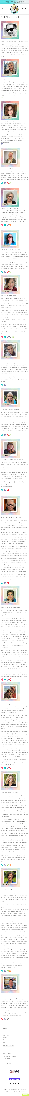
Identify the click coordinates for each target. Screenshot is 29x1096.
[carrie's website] (10, 436)
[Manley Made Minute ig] (5, 1019)
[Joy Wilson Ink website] (2, 98)
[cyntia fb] (2, 971)
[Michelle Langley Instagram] (7, 337)
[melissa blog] (7, 865)
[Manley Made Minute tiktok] (7, 1019)
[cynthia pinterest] (10, 971)
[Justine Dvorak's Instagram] (5, 184)
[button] (2, 9)
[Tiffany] (7, 491)
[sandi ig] (5, 386)
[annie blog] (10, 272)
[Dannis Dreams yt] (10, 768)
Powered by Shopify (16, 1089)
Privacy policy (8, 1091)
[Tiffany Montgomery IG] (5, 491)
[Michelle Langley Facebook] (5, 337)
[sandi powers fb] (2, 386)
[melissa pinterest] (10, 865)
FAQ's (4, 1041)
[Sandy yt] (10, 680)
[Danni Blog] (2, 768)
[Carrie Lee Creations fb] (2, 436)
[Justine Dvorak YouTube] (7, 184)
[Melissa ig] (5, 865)
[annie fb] (2, 272)
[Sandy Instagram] (7, 680)
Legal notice (19, 1093)
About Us (4, 1030)
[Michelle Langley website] (13, 337)
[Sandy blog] (2, 680)
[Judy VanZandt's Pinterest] (10, 225)
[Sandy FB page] (5, 680)
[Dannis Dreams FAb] (5, 768)
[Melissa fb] (2, 865)
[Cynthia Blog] (7, 971)
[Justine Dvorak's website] (10, 184)
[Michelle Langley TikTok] (10, 337)
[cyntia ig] (5, 971)
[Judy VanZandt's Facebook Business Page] (5, 225)
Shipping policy (21, 1091)
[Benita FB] (2, 584)
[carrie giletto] (7, 436)
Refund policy (23, 1089)
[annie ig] (5, 272)
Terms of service (15, 1091)
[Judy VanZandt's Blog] (2, 225)
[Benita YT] (7, 584)
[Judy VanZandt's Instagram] (7, 225)
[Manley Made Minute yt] (2, 1019)
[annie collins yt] (7, 272)
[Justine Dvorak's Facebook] (2, 184)
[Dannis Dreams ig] (7, 768)
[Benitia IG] (5, 584)
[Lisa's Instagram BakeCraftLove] (2, 144)
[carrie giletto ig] (5, 436)
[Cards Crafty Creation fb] (2, 491)
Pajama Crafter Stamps (9, 1089)
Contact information (12, 1093)
